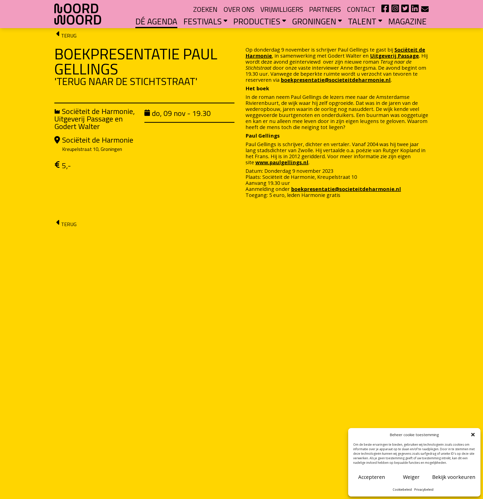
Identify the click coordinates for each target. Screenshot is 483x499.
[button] (472, 434)
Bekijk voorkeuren (453, 477)
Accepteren (371, 477)
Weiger (411, 477)
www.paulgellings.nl (281, 162)
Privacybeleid (423, 489)
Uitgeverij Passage (394, 55)
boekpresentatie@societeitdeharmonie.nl (336, 79)
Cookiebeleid (402, 489)
